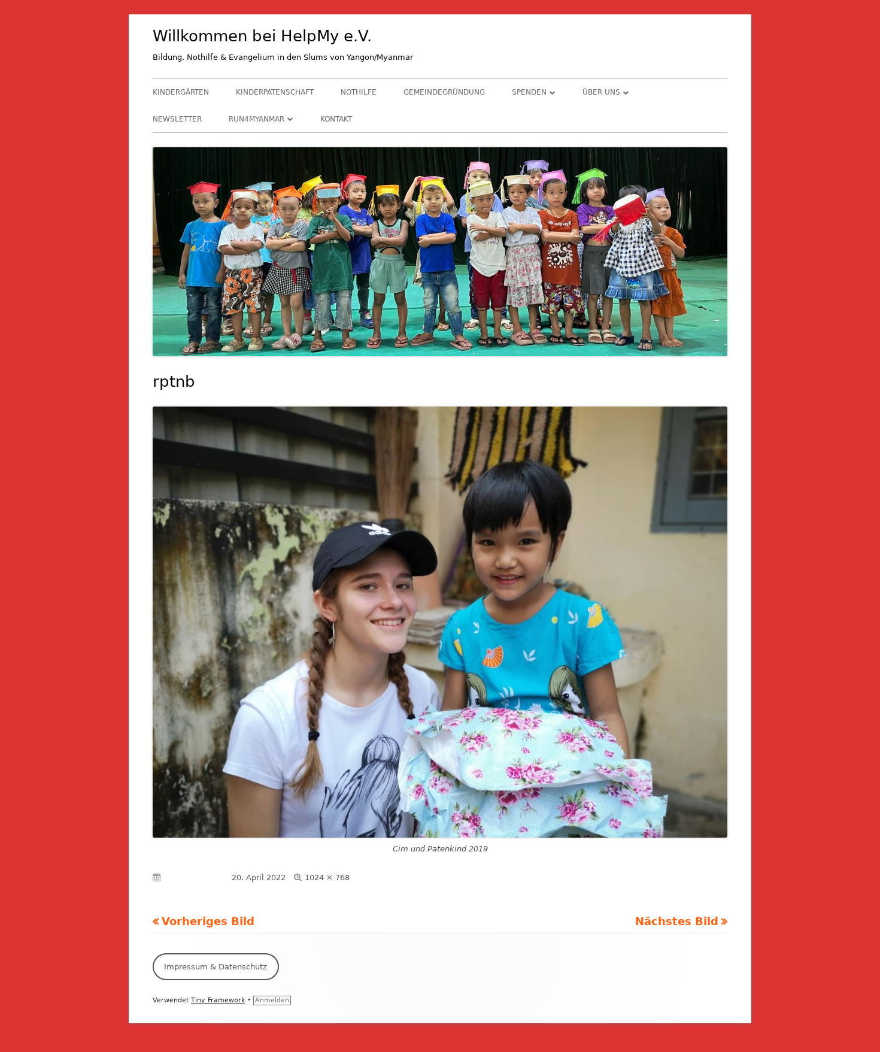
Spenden (529, 92)
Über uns (601, 92)
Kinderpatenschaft (275, 92)
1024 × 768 (327, 877)
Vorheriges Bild (208, 921)
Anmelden (272, 1000)
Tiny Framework (218, 1000)
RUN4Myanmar (256, 119)
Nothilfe (359, 92)
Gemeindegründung (444, 92)
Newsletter (177, 119)
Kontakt (336, 119)
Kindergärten (181, 92)
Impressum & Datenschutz (215, 966)
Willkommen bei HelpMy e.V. (262, 36)
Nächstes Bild (676, 921)
